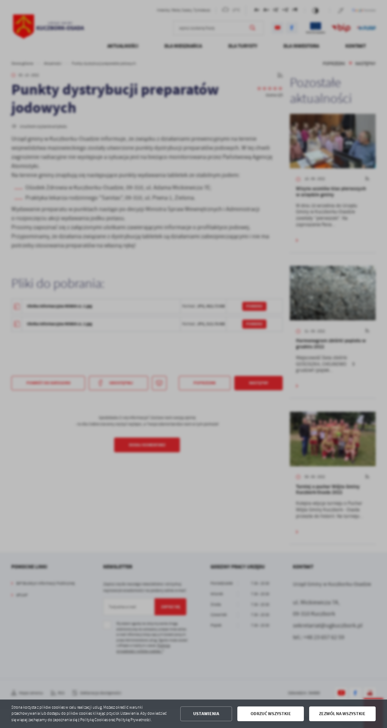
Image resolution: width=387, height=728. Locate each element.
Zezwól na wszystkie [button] (342, 714)
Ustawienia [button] (206, 714)
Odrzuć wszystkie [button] (271, 714)
